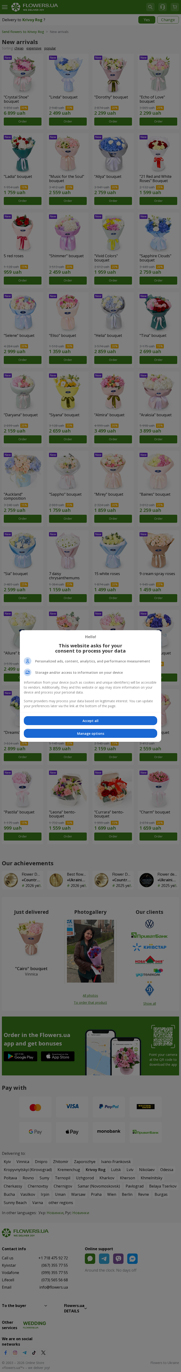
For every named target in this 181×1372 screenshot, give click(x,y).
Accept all (90, 721)
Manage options (90, 733)
